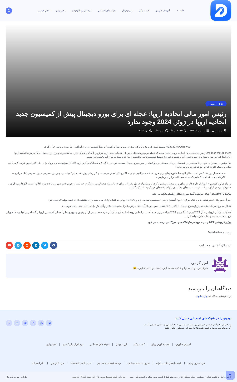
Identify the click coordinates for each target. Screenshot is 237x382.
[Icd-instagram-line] (25, 323)
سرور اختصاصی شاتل (138, 363)
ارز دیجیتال (127, 10)
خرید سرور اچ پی (196, 363)
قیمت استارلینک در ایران (168, 363)
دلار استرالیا (38, 363)
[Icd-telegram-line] (49, 323)
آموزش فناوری (163, 10)
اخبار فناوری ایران (160, 344)
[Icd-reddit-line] (41, 323)
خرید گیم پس (57, 363)
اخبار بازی (60, 10)
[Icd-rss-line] (17, 323)
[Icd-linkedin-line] (33, 323)
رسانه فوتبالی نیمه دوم (109, 363)
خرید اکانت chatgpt (81, 363)
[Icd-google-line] (9, 323)
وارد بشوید (201, 296)
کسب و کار (144, 10)
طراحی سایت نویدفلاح (16, 377)
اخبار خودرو (43, 10)
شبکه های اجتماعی (107, 10)
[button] (216, 103)
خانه (182, 10)
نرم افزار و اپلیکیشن (81, 10)
